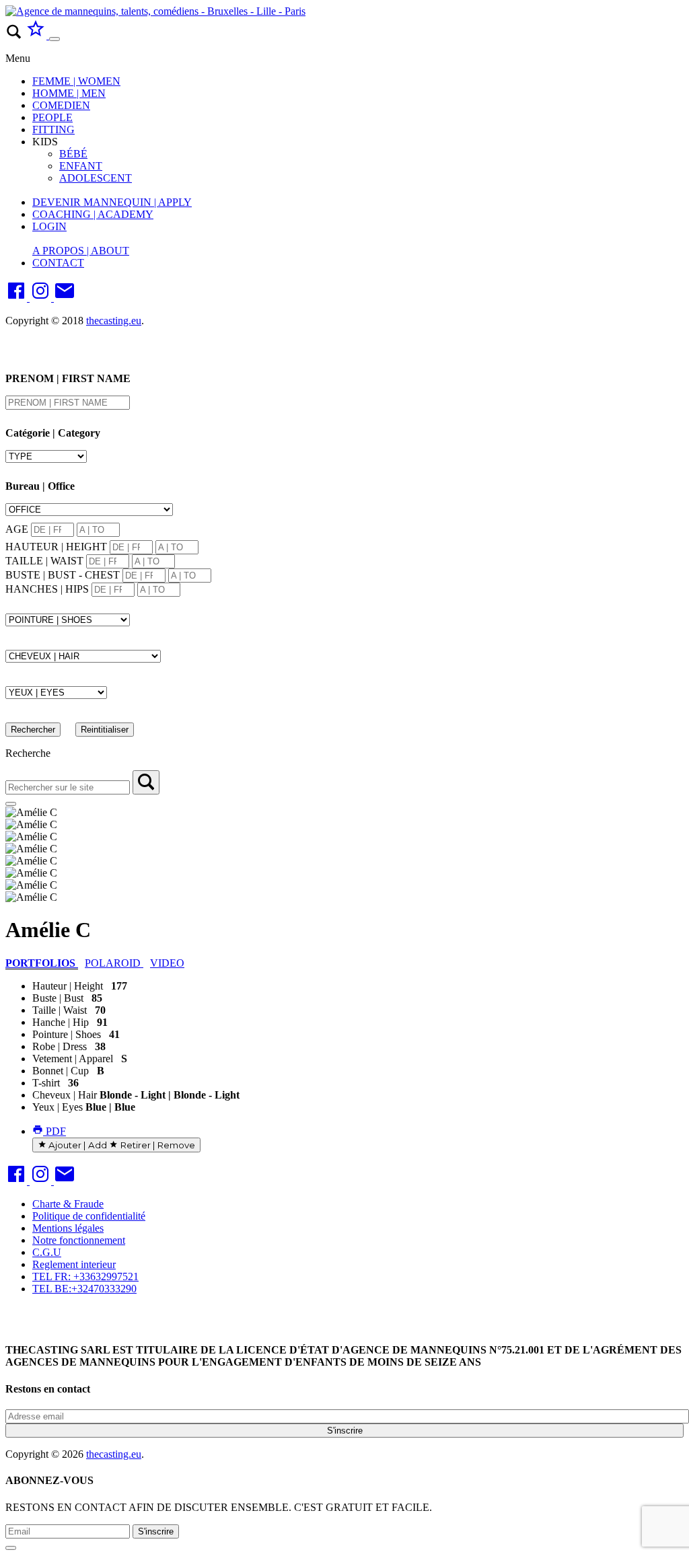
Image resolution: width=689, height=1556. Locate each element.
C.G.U (46, 1252)
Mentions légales (68, 1228)
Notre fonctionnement (78, 1240)
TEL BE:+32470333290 (84, 1288)
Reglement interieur (74, 1264)
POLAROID (114, 963)
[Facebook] (17, 297)
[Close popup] (10, 1548)
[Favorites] (37, 35)
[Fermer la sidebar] (10, 804)
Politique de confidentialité (88, 1216)
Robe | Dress (59, 1046)
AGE (16, 529)
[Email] (64, 297)
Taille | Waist (59, 1010)
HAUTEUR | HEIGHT (56, 546)
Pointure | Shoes (66, 1034)
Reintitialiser (105, 730)
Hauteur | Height (67, 986)
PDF (54, 1131)
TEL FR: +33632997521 (85, 1276)
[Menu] (54, 39)
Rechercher (33, 730)
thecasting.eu (113, 320)
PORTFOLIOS (41, 963)
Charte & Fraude (68, 1204)
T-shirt (46, 1082)
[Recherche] (146, 782)
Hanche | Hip (60, 1022)
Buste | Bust (57, 998)
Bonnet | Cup (60, 1070)
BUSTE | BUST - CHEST (62, 575)
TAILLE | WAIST (44, 560)
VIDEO (167, 963)
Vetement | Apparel (72, 1058)
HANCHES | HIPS (47, 589)
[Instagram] (42, 297)
